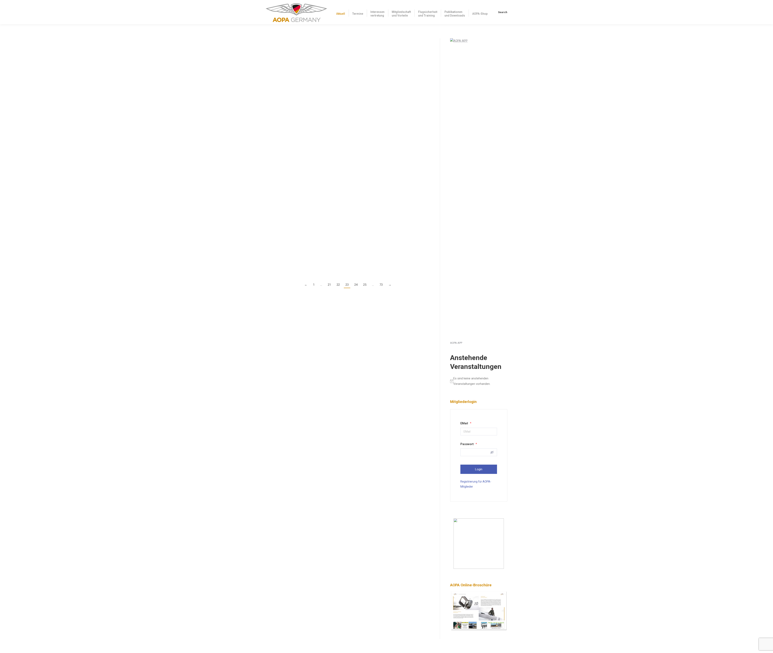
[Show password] (492, 452)
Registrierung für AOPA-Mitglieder (475, 484)
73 (381, 285)
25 (364, 285)
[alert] (478, 381)
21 (329, 285)
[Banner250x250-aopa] (479, 567)
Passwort (468, 444)
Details (270, 78)
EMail (465, 423)
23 (347, 285)
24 (356, 285)
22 (338, 285)
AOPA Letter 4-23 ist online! (290, 86)
